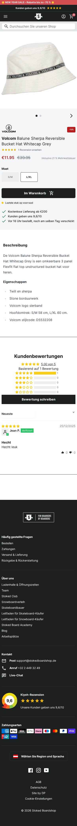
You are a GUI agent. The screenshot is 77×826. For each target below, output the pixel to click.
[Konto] (64, 16)
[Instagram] (38, 770)
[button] (24, 373)
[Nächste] (71, 116)
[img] (11, 426)
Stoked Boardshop (44, 810)
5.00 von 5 (48, 364)
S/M (10, 176)
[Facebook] (30, 770)
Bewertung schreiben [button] (38, 399)
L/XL (29, 176)
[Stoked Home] (38, 16)
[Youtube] (46, 770)
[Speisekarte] (5, 16)
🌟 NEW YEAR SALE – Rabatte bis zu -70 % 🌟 (28, 2)
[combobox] (38, 26)
